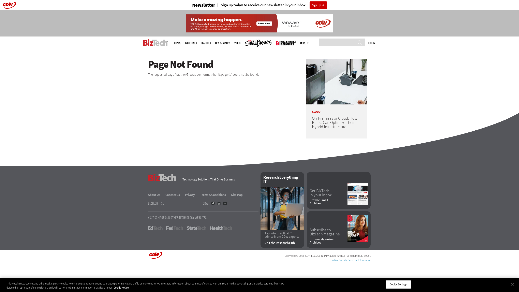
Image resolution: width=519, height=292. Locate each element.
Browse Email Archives (319, 202)
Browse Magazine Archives (321, 241)
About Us (154, 195)
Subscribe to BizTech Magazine (325, 232)
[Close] (512, 284)
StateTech (196, 228)
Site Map (237, 195)
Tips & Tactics (222, 43)
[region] (259, 285)
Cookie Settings (398, 284)
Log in (371, 43)
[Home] (155, 42)
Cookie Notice (121, 287)
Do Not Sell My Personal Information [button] (351, 260)
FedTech (174, 228)
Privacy (190, 195)
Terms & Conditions (213, 195)
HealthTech (221, 228)
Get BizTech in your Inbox (321, 193)
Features (206, 43)
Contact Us (172, 195)
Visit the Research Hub (280, 243)
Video (237, 43)
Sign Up (316, 5)
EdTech (155, 228)
